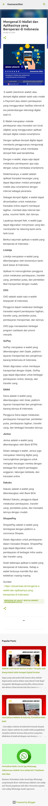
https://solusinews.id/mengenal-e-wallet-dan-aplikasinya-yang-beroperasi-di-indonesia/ (21, 590)
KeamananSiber (15, 4)
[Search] (44, 4)
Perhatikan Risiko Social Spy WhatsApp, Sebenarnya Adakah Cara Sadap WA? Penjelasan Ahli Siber (23, 770)
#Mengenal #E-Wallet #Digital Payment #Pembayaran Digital (21, 601)
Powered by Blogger (25, 802)
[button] (4, 38)
